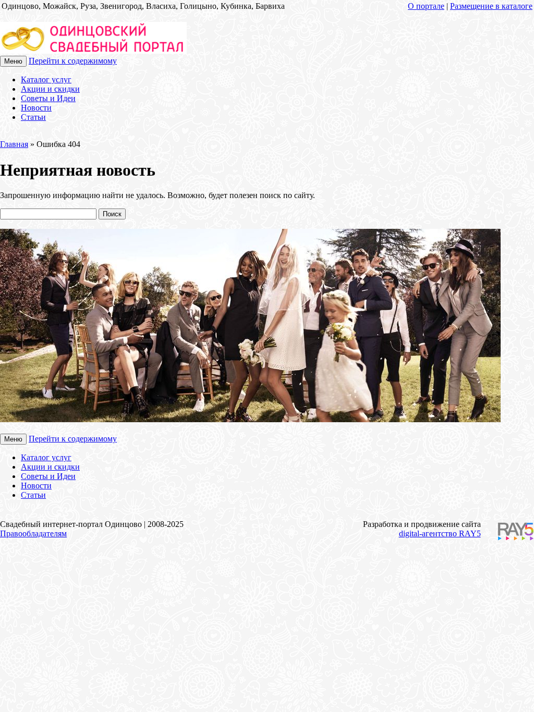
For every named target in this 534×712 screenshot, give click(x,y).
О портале (426, 6)
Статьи (33, 117)
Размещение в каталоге (491, 6)
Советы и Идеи (48, 98)
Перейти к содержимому (73, 60)
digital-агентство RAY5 (440, 533)
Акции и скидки (50, 88)
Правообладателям (33, 533)
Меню (13, 61)
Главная (14, 144)
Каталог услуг (46, 79)
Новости (36, 107)
